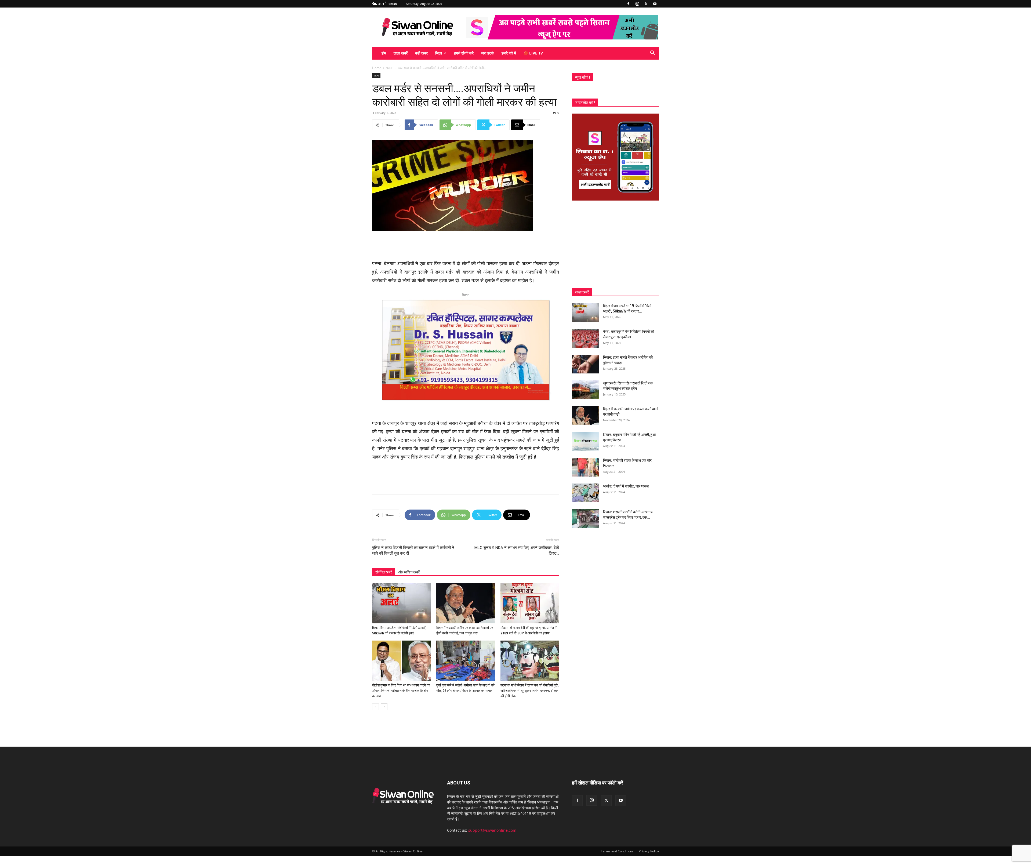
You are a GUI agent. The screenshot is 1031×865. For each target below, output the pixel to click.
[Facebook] (628, 4)
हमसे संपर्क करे (464, 53)
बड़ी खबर (421, 53)
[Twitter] (646, 4)
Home (376, 68)
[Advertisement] (465, 246)
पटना (389, 68)
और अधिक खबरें (409, 572)
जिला (438, 53)
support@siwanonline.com (492, 830)
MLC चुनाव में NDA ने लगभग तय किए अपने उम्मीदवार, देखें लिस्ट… (516, 550)
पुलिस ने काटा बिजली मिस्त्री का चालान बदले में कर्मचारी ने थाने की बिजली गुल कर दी (413, 550)
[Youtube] (655, 4)
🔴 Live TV (533, 53)
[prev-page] (375, 706)
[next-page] (384, 706)
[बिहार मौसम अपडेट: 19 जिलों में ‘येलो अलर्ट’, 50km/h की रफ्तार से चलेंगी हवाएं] (401, 603)
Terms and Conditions (617, 851)
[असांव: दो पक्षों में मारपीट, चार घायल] (585, 493)
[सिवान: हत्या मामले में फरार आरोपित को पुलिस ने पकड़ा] (585, 364)
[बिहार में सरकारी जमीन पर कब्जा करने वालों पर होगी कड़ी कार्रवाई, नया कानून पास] (465, 603)
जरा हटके (487, 53)
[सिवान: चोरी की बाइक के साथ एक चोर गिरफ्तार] (585, 467)
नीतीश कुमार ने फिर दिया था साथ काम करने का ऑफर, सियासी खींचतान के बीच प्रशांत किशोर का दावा (401, 690)
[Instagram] (637, 4)
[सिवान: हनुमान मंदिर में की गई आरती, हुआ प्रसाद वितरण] (585, 441)
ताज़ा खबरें (401, 53)
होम (384, 53)
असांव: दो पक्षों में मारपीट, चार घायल (626, 486)
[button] (652, 53)
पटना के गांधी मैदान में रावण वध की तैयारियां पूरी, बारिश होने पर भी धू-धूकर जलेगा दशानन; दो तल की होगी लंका (529, 690)
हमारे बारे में (509, 53)
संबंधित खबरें (383, 572)
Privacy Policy (649, 851)
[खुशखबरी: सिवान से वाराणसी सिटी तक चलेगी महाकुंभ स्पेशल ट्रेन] (585, 389)
